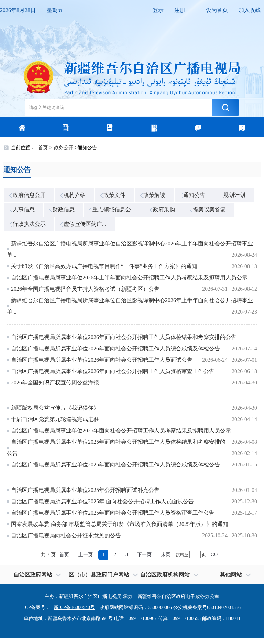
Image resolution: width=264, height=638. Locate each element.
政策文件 (114, 195)
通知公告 (194, 195)
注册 (179, 10)
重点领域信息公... (113, 209)
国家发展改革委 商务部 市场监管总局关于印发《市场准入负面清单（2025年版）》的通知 (119, 524)
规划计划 (234, 195)
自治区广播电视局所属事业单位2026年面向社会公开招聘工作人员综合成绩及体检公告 (115, 348)
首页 (43, 147)
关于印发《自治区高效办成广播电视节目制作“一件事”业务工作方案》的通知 (104, 266)
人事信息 (24, 209)
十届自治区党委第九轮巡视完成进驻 (55, 419)
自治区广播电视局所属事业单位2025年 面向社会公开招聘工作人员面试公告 (102, 501)
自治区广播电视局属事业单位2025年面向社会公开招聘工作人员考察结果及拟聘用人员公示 (121, 430)
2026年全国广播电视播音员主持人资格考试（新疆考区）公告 (85, 289)
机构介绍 (75, 195)
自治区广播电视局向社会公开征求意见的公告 (66, 535)
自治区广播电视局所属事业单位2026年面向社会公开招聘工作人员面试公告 (101, 360)
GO (214, 554)
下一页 (144, 554)
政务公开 (63, 147)
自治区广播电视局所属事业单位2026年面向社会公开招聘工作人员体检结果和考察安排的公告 (123, 337)
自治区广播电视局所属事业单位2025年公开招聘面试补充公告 (85, 490)
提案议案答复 (209, 209)
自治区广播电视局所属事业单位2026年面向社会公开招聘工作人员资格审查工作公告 (112, 371)
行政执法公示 (29, 224)
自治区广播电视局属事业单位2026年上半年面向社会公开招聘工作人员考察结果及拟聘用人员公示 (129, 277)
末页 (165, 554)
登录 (158, 10)
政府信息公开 (29, 195)
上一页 (85, 554)
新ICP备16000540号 (74, 607)
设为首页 (217, 10)
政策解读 (154, 195)
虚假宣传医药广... (85, 224)
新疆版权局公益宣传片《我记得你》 (55, 408)
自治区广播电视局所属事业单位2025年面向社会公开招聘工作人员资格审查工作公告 (112, 513)
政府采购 (164, 209)
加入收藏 (250, 10)
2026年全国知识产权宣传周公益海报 (55, 382)
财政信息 (64, 209)
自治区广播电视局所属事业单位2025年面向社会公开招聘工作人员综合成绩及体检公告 (115, 465)
